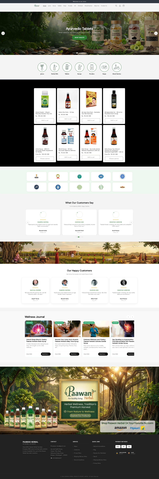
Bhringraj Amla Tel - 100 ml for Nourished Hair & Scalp (113, 113)
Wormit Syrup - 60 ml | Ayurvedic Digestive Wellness (67, 149)
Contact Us (77, 450)
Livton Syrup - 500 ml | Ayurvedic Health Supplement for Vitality (44, 150)
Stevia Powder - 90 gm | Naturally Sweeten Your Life (44, 113)
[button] (116, 6)
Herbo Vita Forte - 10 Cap (66, 112)
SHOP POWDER (80, 37)
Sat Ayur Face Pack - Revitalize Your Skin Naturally (91, 113)
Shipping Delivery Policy (80, 456)
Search (95, 456)
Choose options (45, 159)
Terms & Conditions (79, 460)
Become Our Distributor (99, 453)
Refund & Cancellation (99, 446)
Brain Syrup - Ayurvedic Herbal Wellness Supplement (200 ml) (91, 149)
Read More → (45, 354)
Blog (94, 450)
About (75, 446)
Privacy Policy (77, 453)
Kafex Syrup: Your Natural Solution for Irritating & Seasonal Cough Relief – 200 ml (114, 150)
